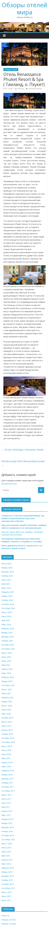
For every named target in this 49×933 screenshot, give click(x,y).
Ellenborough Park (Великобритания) (23, 463)
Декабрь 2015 (7, 876)
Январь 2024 (6, 632)
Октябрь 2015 (7, 884)
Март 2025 (6, 588)
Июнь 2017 (6, 803)
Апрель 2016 (7, 860)
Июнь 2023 (6, 661)
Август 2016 (6, 843)
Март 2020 (6, 713)
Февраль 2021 (7, 697)
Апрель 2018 (7, 762)
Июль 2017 (6, 799)
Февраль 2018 (7, 770)
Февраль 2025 (7, 592)
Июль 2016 (6, 847)
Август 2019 (6, 722)
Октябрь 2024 (7, 604)
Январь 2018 (6, 774)
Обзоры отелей (11, 69)
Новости (5, 915)
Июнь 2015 (6, 900)
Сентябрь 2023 (8, 649)
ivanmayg (20, 89)
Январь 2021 (6, 701)
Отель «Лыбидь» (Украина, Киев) (22, 449)
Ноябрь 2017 (7, 782)
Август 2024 (6, 612)
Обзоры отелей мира (24, 8)
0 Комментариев (34, 89)
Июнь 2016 (6, 851)
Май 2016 (5, 855)
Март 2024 (6, 624)
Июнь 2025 (6, 580)
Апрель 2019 (7, 730)
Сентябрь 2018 (8, 742)
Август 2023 (6, 653)
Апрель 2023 (7, 669)
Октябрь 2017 (7, 787)
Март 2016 (6, 864)
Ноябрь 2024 (7, 600)
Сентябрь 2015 (8, 888)
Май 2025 (5, 584)
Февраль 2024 (7, 628)
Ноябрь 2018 (7, 734)
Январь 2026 (6, 567)
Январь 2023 (6, 681)
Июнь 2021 (6, 693)
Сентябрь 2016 (8, 839)
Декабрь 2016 (7, 827)
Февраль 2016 (7, 868)
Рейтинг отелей (8, 924)
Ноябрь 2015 (7, 880)
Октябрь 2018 (7, 738)
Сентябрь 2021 (8, 685)
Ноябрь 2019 (7, 718)
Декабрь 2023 (7, 636)
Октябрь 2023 (7, 645)
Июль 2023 (6, 657)
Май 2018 (5, 758)
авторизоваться (9, 483)
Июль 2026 (6, 563)
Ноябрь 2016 (7, 831)
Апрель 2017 (7, 811)
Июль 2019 (6, 726)
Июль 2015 (6, 896)
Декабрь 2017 (7, 778)
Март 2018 (6, 766)
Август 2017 (6, 795)
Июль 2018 (6, 750)
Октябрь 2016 (7, 835)
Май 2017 (5, 807)
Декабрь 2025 (7, 571)
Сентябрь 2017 (8, 791)
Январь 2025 (6, 596)
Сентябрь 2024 (8, 608)
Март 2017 (6, 815)
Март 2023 (6, 673)
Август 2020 (6, 705)
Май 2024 (5, 620)
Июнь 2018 (6, 754)
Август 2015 (6, 892)
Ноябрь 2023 (7, 640)
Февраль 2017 (7, 819)
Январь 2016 (6, 872)
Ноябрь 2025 (7, 576)
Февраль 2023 (7, 677)
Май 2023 (5, 665)
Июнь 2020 (6, 709)
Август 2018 (6, 746)
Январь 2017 (6, 823)
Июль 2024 (6, 616)
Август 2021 (6, 689)
